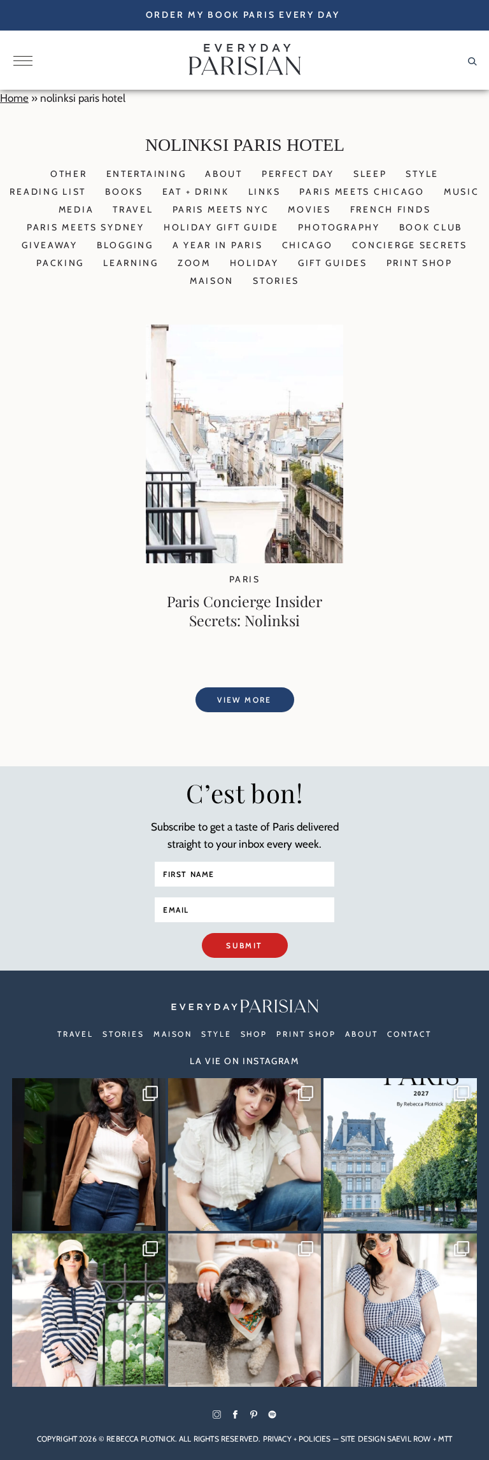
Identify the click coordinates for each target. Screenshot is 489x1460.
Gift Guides (332, 263)
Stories (276, 280)
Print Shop (419, 263)
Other (68, 173)
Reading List (48, 191)
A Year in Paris (218, 245)
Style (422, 173)
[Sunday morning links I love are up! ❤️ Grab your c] (89, 1155)
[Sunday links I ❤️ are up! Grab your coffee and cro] (89, 1310)
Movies (309, 209)
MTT (445, 1438)
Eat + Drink (195, 191)
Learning (131, 263)
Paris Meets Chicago (362, 191)
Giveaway (50, 245)
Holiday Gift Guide (221, 227)
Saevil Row (409, 1438)
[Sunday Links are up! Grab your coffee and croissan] (245, 1155)
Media (76, 209)
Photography (339, 227)
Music (461, 191)
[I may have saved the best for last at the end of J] (245, 1310)
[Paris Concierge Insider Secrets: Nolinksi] (244, 559)
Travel (133, 209)
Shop (254, 1034)
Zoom (194, 263)
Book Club (430, 227)
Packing (60, 263)
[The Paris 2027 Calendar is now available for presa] (400, 1155)
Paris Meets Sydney (86, 227)
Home (14, 98)
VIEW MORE (244, 700)
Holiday (254, 263)
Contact (409, 1034)
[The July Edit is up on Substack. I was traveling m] (400, 1310)
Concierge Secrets (409, 245)
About (224, 173)
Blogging (125, 245)
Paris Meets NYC (221, 209)
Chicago (307, 245)
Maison (212, 280)
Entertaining (146, 173)
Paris (244, 579)
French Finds (390, 209)
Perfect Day (298, 173)
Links (264, 191)
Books (124, 191)
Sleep (370, 173)
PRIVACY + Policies (297, 1438)
